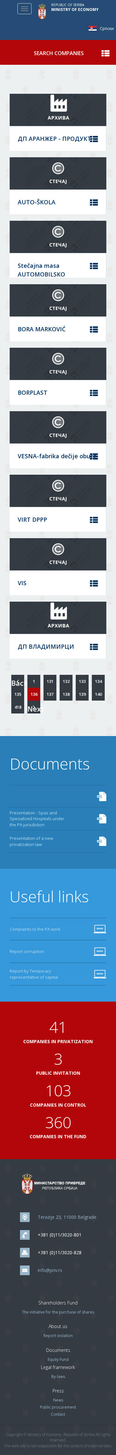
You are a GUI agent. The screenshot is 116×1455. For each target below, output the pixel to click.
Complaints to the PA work (35, 929)
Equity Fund (58, 1359)
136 (34, 694)
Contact (58, 1414)
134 (98, 681)
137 (50, 694)
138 (66, 694)
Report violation (58, 1335)
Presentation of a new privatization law (31, 841)
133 (82, 681)
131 (50, 681)
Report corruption (27, 951)
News (58, 1400)
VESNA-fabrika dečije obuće (57, 456)
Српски (94, 28)
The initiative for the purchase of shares (58, 1312)
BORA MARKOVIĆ (41, 329)
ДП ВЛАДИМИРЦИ (46, 646)
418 (18, 707)
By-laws (58, 1376)
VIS (22, 583)
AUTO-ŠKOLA (36, 202)
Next (33, 708)
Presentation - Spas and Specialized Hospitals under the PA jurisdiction (37, 819)
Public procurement (58, 1407)
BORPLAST (32, 392)
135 (18, 694)
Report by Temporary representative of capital (34, 974)
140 (98, 694)
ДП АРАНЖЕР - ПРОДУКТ (54, 138)
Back (17, 683)
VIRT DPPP (32, 519)
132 (66, 681)
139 (82, 694)
